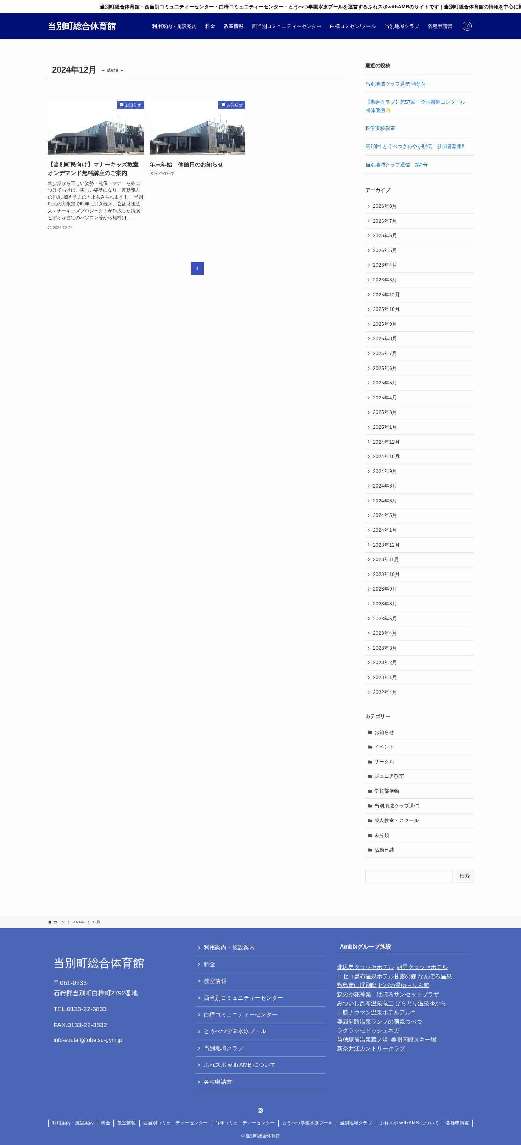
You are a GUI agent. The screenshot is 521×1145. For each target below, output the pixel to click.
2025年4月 (385, 397)
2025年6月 (385, 368)
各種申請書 (218, 1082)
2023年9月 (385, 589)
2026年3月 (385, 280)
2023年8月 (385, 603)
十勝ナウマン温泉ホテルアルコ (376, 1012)
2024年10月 (386, 456)
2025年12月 (386, 294)
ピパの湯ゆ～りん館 (403, 985)
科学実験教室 (380, 128)
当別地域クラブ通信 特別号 (395, 84)
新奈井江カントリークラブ (371, 1049)
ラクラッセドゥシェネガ (368, 1030)
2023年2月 (385, 662)
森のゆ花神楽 (354, 994)
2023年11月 (386, 559)
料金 (209, 964)
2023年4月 (385, 633)
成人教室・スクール (396, 820)
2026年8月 (385, 206)
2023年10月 (386, 574)
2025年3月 (385, 412)
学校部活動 (386, 791)
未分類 (381, 835)
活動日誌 (384, 850)
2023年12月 (386, 545)
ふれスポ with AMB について (240, 1065)
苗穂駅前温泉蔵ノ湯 (362, 1040)
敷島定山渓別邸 (357, 985)
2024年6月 (385, 500)
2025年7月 (385, 353)
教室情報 (215, 981)
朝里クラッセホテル (422, 967)
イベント (384, 747)
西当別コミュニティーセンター (243, 998)
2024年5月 (385, 515)
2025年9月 (385, 324)
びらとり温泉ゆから (420, 1003)
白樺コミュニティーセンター (241, 1015)
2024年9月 (385, 471)
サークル (384, 761)
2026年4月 (385, 265)
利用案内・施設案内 (229, 947)
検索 (465, 876)
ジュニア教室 (389, 776)
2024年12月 (386, 442)
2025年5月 (385, 383)
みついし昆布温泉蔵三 (365, 1003)
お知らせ (384, 732)
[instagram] (467, 26)
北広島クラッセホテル (365, 967)
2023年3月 (385, 648)
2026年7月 (385, 221)
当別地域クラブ (223, 1048)
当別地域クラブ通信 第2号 (396, 164)
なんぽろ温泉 (435, 976)
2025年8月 (385, 338)
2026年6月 (385, 235)
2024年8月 (385, 486)
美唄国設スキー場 (413, 1040)
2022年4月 (385, 692)
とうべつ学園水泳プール (235, 1031)
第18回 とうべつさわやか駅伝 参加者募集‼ (414, 146)
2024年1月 (385, 530)
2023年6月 (385, 618)
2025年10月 (386, 309)
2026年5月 (385, 250)
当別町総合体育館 (82, 26)
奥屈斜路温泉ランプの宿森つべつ (379, 1022)
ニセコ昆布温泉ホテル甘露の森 (376, 976)
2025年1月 (385, 427)
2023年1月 (385, 677)
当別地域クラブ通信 (396, 806)
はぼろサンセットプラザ (408, 994)
